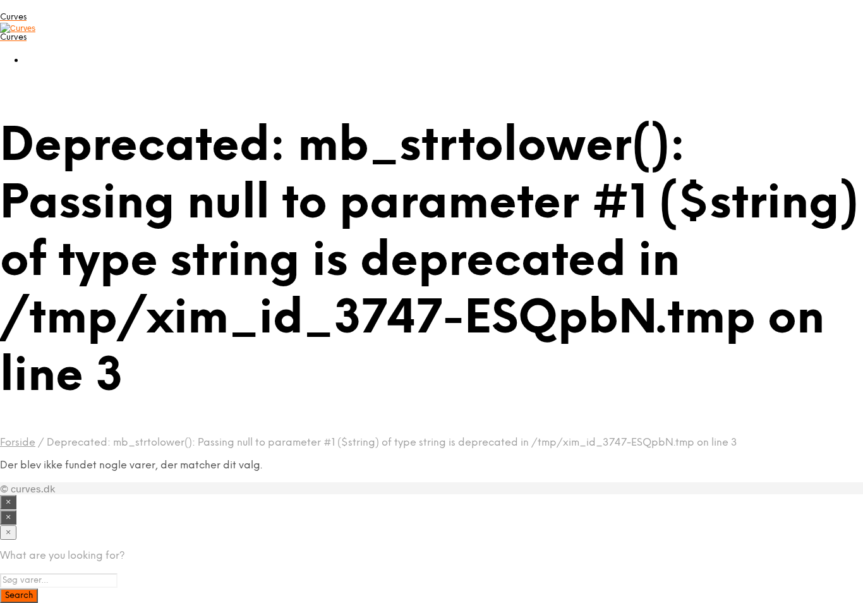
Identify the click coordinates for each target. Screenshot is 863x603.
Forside (17, 442)
